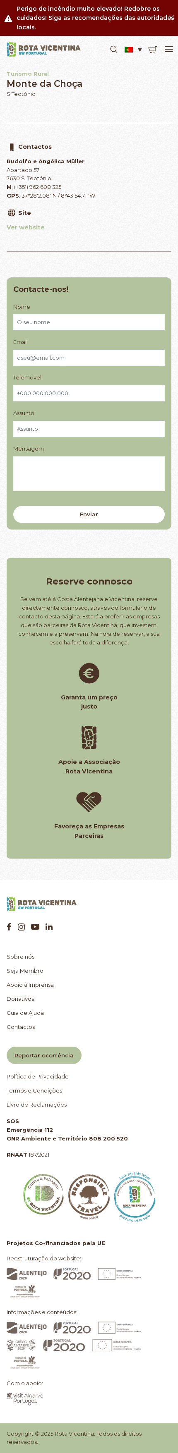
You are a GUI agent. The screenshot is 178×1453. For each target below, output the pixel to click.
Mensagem (28, 448)
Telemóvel (27, 377)
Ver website (26, 227)
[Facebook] (9, 927)
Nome (21, 306)
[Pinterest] (35, 927)
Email (20, 342)
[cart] (153, 50)
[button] (114, 50)
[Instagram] (21, 927)
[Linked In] (49, 927)
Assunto (23, 413)
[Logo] (44, 49)
